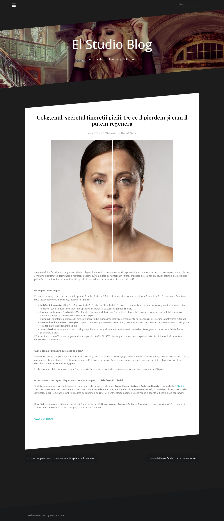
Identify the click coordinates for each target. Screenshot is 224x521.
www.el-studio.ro (43, 418)
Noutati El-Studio (128, 133)
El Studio (179, 385)
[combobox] (189, 4)
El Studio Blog (112, 44)
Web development (37, 515)
